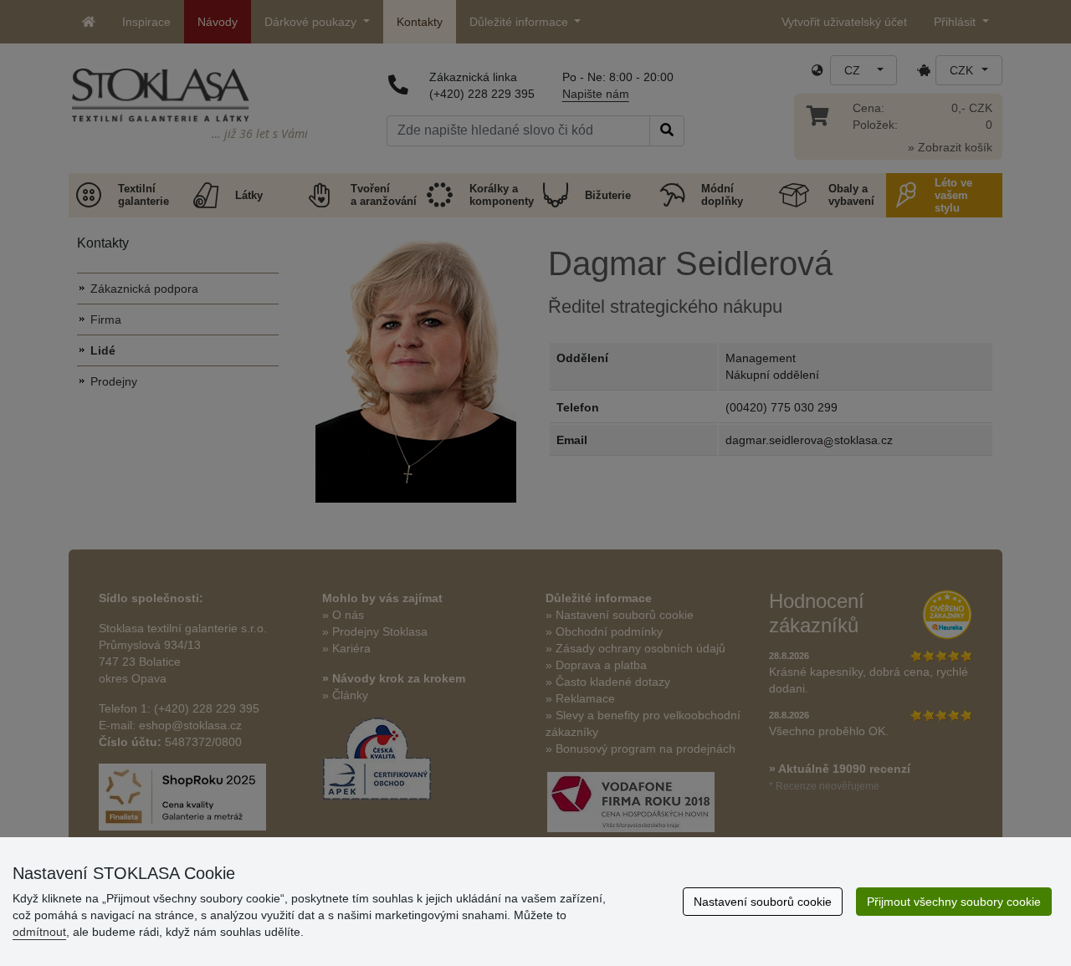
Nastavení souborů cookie (763, 901)
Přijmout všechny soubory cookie (954, 901)
